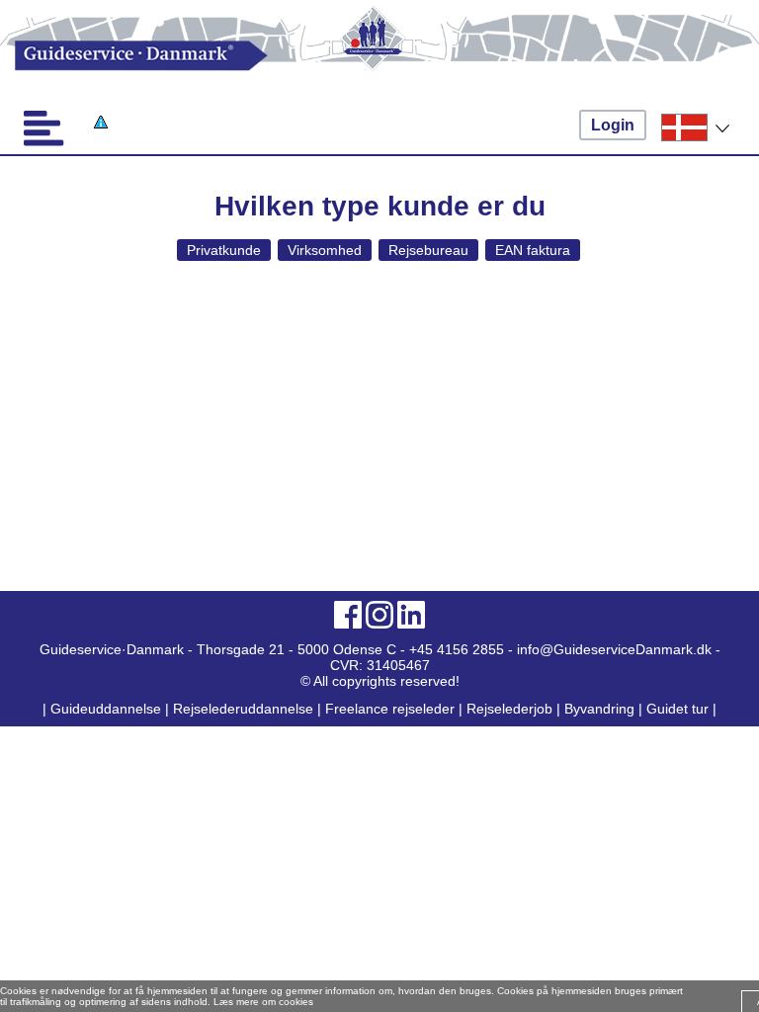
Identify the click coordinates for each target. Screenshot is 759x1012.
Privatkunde (224, 250)
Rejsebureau (428, 250)
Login (612, 125)
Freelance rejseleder (390, 709)
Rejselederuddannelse (245, 709)
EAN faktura (532, 250)
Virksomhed (325, 250)
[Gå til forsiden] (379, 56)
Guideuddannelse (107, 709)
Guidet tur (677, 709)
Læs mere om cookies (263, 1001)
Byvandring (599, 709)
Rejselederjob (509, 709)
